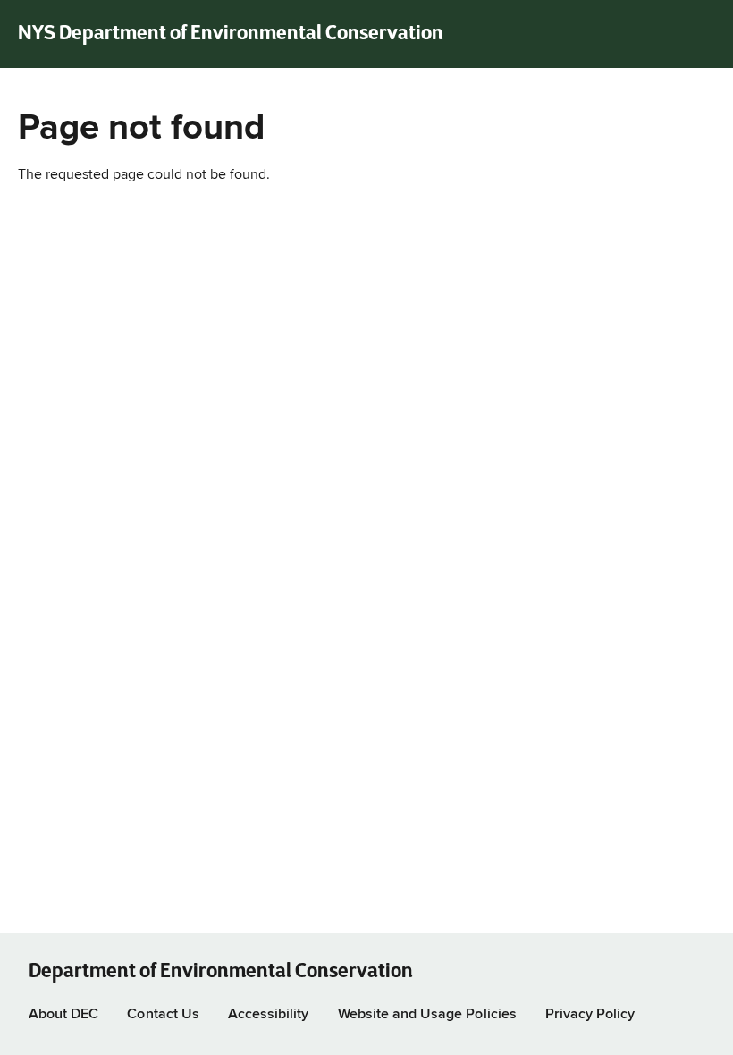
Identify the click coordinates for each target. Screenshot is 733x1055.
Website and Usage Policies (427, 1015)
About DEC (63, 1015)
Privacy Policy (590, 1015)
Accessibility (268, 1015)
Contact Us (162, 1015)
